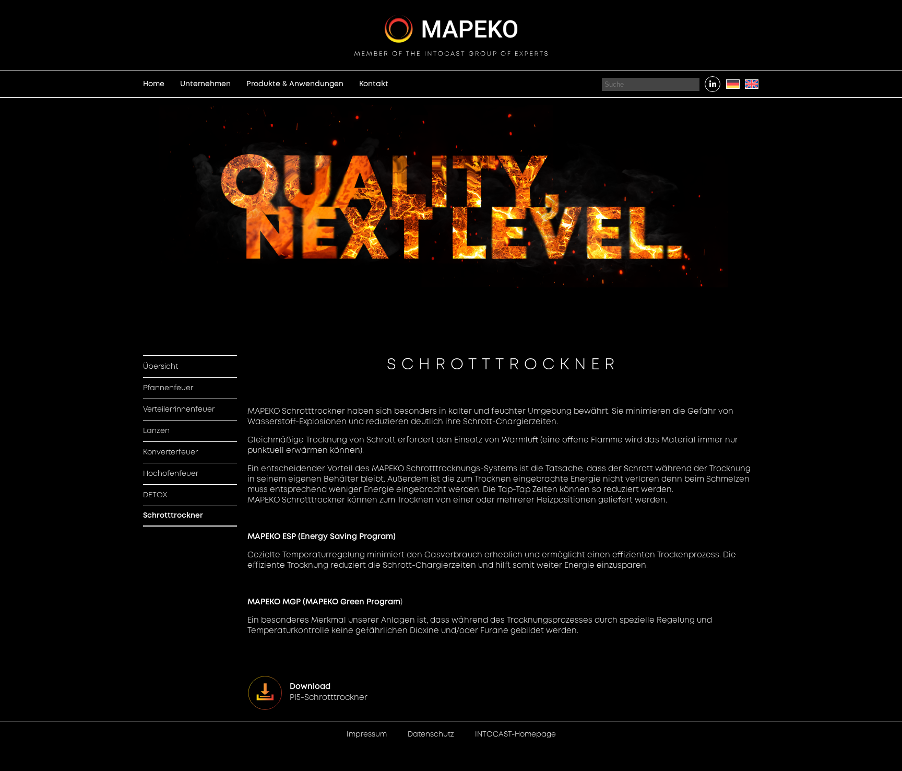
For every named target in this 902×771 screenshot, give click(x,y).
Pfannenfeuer (168, 388)
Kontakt (373, 84)
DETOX (155, 495)
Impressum (367, 734)
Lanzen (156, 431)
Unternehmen (205, 84)
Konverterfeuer (170, 452)
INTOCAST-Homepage (515, 734)
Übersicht (160, 367)
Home (153, 84)
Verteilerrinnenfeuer (179, 409)
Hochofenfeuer (170, 474)
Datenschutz (431, 734)
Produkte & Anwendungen (294, 84)
